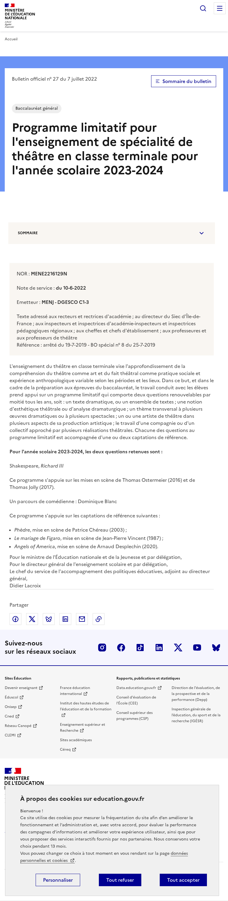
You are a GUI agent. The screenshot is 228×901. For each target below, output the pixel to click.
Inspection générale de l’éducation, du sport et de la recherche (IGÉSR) (196, 715)
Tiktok (140, 647)
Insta (102, 647)
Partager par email (82, 619)
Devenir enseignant (21, 687)
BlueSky (216, 647)
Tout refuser (120, 880)
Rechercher (203, 8)
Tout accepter (183, 880)
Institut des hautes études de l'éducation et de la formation (85, 706)
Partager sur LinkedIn (65, 619)
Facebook (121, 647)
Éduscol (11, 697)
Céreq (65, 749)
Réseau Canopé (18, 725)
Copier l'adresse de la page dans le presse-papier (98, 619)
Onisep (11, 706)
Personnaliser (58, 880)
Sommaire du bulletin (186, 81)
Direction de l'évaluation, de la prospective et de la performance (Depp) (196, 693)
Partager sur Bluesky (49, 619)
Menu (220, 8)
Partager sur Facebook (15, 619)
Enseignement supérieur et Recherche (82, 727)
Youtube (197, 647)
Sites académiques (76, 740)
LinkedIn (159, 647)
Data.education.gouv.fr (136, 687)
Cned (9, 716)
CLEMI (10, 735)
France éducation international (75, 690)
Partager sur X (32, 619)
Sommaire (28, 233)
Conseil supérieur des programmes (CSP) (134, 715)
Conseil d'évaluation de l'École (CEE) (136, 700)
